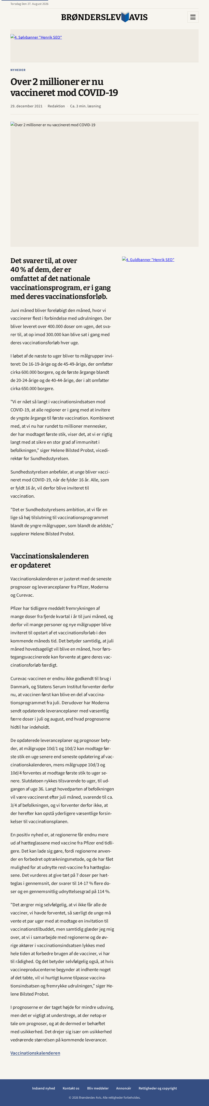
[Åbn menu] (193, 17)
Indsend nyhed (43, 1088)
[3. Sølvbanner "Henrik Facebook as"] (104, 45)
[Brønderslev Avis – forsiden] (104, 17)
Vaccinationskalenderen (35, 1053)
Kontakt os (71, 1088)
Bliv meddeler (98, 1088)
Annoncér (123, 1088)
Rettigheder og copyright (158, 1088)
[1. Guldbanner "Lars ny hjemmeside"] (160, 332)
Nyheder (18, 70)
